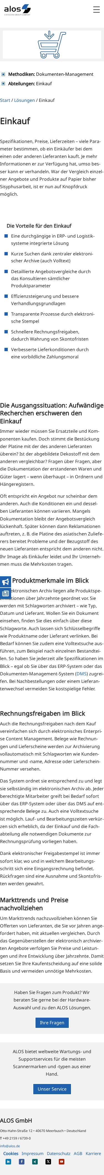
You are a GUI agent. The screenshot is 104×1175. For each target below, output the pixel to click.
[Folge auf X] (48, 1161)
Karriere (93, 1153)
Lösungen (24, 100)
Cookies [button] (10, 1153)
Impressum (33, 1153)
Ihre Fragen (52, 1023)
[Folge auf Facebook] (21, 1161)
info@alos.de (10, 1146)
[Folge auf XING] (35, 1161)
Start (5, 100)
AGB (78, 1153)
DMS (82, 674)
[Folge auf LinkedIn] (8, 1161)
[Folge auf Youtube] (61, 1161)
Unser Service (52, 1089)
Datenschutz (58, 1153)
